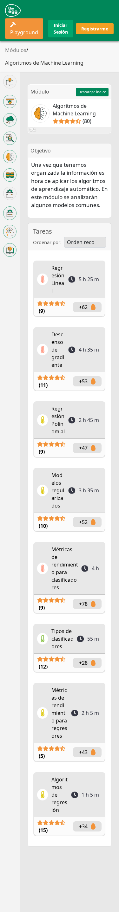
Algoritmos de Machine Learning (44, 62)
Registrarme (94, 29)
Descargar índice (92, 91)
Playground (24, 32)
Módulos (15, 50)
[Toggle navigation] (105, 10)
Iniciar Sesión (61, 28)
